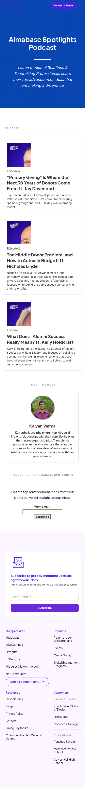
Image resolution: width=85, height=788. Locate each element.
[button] (80, 5)
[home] (12, 5)
